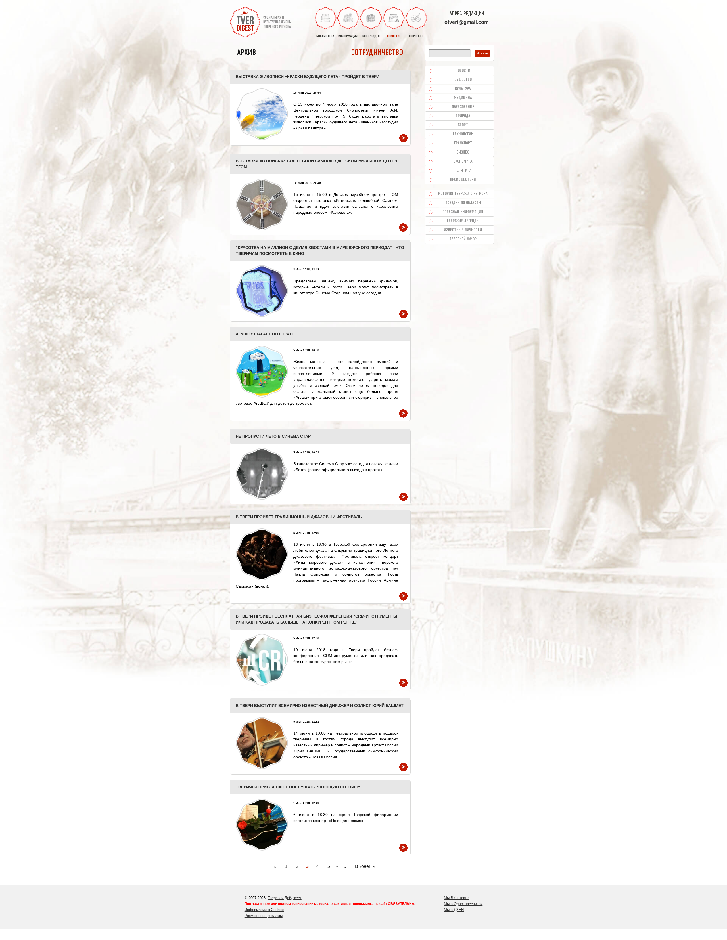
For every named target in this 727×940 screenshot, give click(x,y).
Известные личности (463, 230)
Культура (463, 89)
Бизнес (463, 152)
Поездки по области (463, 203)
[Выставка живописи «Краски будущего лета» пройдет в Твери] (262, 114)
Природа (463, 116)
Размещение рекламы (264, 916)
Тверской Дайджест (285, 898)
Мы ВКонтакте (456, 898)
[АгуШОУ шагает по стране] (262, 372)
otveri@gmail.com (466, 22)
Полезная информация (462, 212)
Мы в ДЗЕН (454, 910)
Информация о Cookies (264, 910)
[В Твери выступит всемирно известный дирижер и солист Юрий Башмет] (262, 743)
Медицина (463, 98)
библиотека (325, 36)
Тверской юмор (463, 239)
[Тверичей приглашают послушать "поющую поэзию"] (262, 825)
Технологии (462, 134)
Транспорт (463, 143)
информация (348, 36)
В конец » (365, 866)
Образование (463, 107)
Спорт (463, 125)
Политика (462, 171)
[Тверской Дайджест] (245, 23)
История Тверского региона (463, 194)
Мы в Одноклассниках (463, 904)
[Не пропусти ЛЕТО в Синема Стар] (262, 474)
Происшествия (463, 180)
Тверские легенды (462, 221)
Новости (463, 71)
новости (393, 36)
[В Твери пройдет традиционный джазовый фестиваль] (262, 554)
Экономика (463, 161)
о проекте (416, 36)
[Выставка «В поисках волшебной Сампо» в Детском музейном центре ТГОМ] (262, 204)
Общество (463, 80)
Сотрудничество (377, 53)
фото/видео (371, 36)
